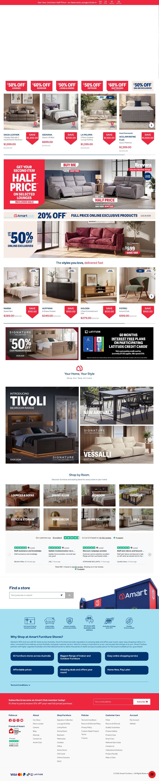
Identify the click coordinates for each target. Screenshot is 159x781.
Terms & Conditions (88, 720)
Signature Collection (65, 720)
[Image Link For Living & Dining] (67, 85)
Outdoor (60, 742)
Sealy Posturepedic (126, 133)
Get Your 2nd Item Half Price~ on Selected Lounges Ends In (79, 2)
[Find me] (61, 595)
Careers (36, 727)
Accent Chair (124, 311)
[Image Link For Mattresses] (117, 85)
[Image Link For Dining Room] (60, 495)
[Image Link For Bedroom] (41, 85)
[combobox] (66, 8)
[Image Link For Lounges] (16, 85)
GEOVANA (47, 134)
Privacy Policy (86, 727)
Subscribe (141, 702)
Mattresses (61, 739)
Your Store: (142, 9)
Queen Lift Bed (48, 137)
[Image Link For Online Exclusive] (142, 85)
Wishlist (133, 724)
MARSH (7, 308)
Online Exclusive (63, 757)
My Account (134, 720)
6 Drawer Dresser (49, 311)
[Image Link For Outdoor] (92, 85)
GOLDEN (85, 308)
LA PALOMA (86, 134)
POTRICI (123, 308)
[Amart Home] (11, 8)
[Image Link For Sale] (136, 519)
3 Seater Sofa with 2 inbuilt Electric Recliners (13, 138)
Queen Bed (8, 311)
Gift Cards (61, 754)
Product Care (111, 735)
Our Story (36, 720)
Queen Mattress (125, 143)
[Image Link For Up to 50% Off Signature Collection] (42, 343)
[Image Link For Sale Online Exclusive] (79, 239)
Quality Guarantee (113, 727)
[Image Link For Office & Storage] (23, 519)
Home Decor (62, 750)
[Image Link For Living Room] (23, 495)
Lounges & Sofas (63, 724)
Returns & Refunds (113, 724)
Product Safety (111, 731)
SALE (59, 761)
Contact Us (37, 739)
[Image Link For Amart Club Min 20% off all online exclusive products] (79, 215)
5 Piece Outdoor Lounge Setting (87, 138)
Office (59, 746)
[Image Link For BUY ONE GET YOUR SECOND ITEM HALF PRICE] (79, 184)
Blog (34, 731)
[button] (3, 41)
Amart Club (37, 742)
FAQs (108, 720)
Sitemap (36, 735)
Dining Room (62, 731)
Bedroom (60, 735)
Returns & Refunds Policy (91, 724)
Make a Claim (111, 757)
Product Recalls (112, 754)
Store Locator (38, 724)
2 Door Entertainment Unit (89, 312)
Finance (84, 738)
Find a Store (122, 9)
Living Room (62, 727)
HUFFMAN (47, 308)
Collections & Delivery (114, 750)
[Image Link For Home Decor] (60, 519)
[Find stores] (69, 595)
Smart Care (110, 739)
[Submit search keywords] (107, 9)
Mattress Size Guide (113, 742)
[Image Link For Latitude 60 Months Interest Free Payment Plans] (116, 343)
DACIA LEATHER (11, 134)
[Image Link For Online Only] (98, 519)
